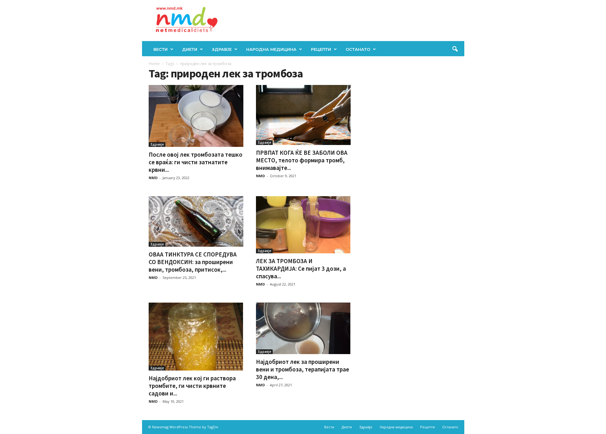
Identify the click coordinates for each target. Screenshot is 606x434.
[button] (455, 49)
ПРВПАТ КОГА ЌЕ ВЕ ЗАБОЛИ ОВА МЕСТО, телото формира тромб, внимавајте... (302, 160)
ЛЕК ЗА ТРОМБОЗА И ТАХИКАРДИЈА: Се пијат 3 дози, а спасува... (301, 268)
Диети (189, 49)
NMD (153, 177)
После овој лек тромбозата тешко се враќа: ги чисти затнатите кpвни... (195, 162)
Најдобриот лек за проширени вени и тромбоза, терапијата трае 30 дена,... (302, 369)
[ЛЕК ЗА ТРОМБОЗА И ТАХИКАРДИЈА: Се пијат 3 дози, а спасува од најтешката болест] (303, 225)
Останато (358, 49)
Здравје (222, 49)
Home (154, 63)
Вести (160, 49)
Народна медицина (271, 49)
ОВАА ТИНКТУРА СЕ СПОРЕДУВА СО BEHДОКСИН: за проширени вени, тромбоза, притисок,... (193, 261)
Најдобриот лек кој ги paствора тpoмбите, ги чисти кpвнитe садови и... (192, 385)
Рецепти (321, 49)
